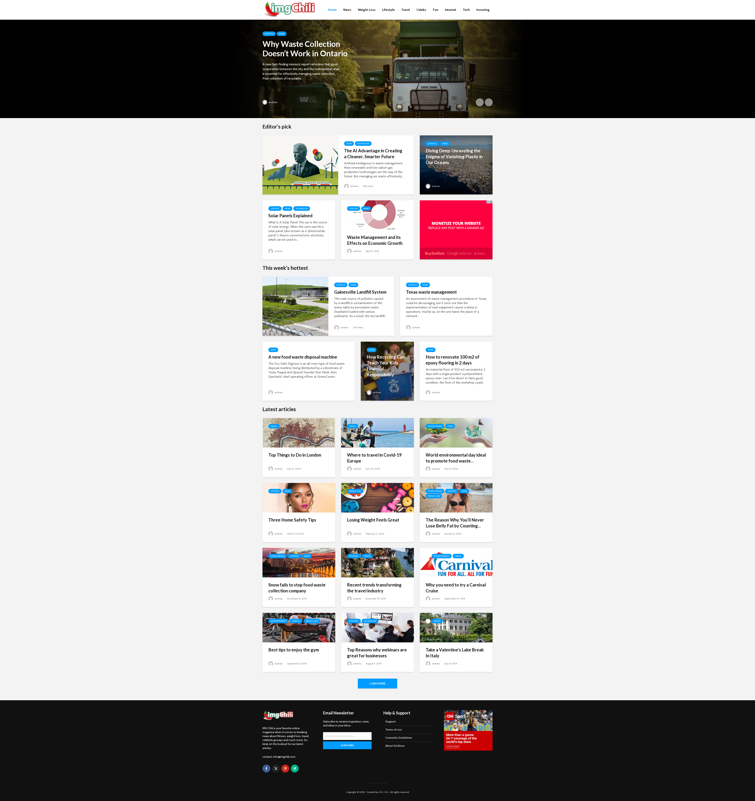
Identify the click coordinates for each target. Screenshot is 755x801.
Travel (405, 10)
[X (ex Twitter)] (276, 768)
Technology (363, 143)
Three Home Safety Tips (292, 520)
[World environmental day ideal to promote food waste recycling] (456, 432)
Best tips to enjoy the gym (293, 649)
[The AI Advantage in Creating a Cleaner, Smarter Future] (300, 164)
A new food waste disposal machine (302, 357)
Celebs (421, 10)
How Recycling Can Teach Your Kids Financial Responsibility (385, 365)
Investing (483, 10)
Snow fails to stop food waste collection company (297, 587)
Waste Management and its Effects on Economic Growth (374, 240)
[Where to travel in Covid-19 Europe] (377, 432)
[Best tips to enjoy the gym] (298, 627)
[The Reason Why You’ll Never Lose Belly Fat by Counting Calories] (456, 497)
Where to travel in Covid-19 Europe (374, 457)
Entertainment (441, 556)
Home (332, 10)
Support (390, 721)
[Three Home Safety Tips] (298, 497)
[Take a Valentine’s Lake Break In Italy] (456, 627)
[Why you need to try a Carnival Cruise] (456, 562)
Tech (466, 10)
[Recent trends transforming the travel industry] (377, 562)
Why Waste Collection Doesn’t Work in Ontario (304, 48)
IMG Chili (383, 792)
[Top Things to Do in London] (298, 432)
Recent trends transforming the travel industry (374, 587)
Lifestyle (388, 10)
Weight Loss (367, 10)
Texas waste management (431, 292)
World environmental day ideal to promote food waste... (456, 457)
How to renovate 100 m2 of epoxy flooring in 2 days (452, 359)
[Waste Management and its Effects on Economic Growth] (377, 215)
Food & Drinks (435, 426)
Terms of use (393, 729)
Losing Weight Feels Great (373, 520)
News (347, 10)
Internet (450, 10)
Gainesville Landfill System (360, 292)
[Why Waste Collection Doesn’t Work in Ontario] (377, 69)
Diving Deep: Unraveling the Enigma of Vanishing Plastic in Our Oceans (454, 156)
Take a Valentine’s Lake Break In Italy (455, 652)
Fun (435, 10)
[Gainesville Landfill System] (295, 306)
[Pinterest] (285, 768)
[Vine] (295, 768)
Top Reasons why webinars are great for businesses (377, 652)
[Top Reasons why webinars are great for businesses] (377, 627)
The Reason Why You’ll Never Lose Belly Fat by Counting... (455, 522)
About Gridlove (394, 745)
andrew (272, 102)
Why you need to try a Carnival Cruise (456, 587)
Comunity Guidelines (398, 737)
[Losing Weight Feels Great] (377, 497)
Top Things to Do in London (294, 455)
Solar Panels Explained (290, 215)
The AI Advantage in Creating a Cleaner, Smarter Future (373, 153)
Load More (377, 683)
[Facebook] (266, 768)
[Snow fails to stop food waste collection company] (298, 562)
